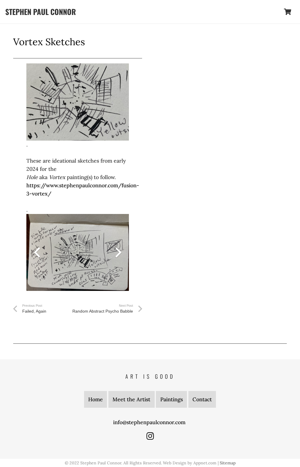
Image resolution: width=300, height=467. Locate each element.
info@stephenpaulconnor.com (150, 422)
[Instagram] (150, 436)
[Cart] (288, 11)
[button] (272, 12)
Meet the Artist (131, 399)
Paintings (171, 399)
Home (95, 399)
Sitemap (228, 463)
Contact (202, 399)
